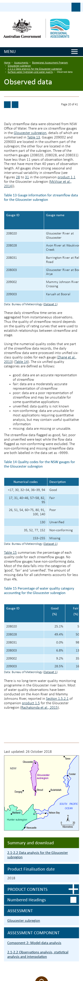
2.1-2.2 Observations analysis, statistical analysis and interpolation (37, 954)
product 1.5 (31, 703)
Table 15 (10, 553)
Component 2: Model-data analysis (34, 942)
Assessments (21, 62)
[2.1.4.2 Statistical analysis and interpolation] (15, 104)
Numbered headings (26, 900)
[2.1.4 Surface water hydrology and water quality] (7, 104)
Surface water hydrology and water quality (30, 72)
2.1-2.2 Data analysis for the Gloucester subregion (35, 69)
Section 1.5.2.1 (57, 699)
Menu (10, 51)
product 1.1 (66, 177)
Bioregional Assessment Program (50, 62)
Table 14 (21, 362)
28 (18, 177)
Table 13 (33, 137)
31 (27, 177)
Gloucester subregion (19, 66)
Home (7, 62)
